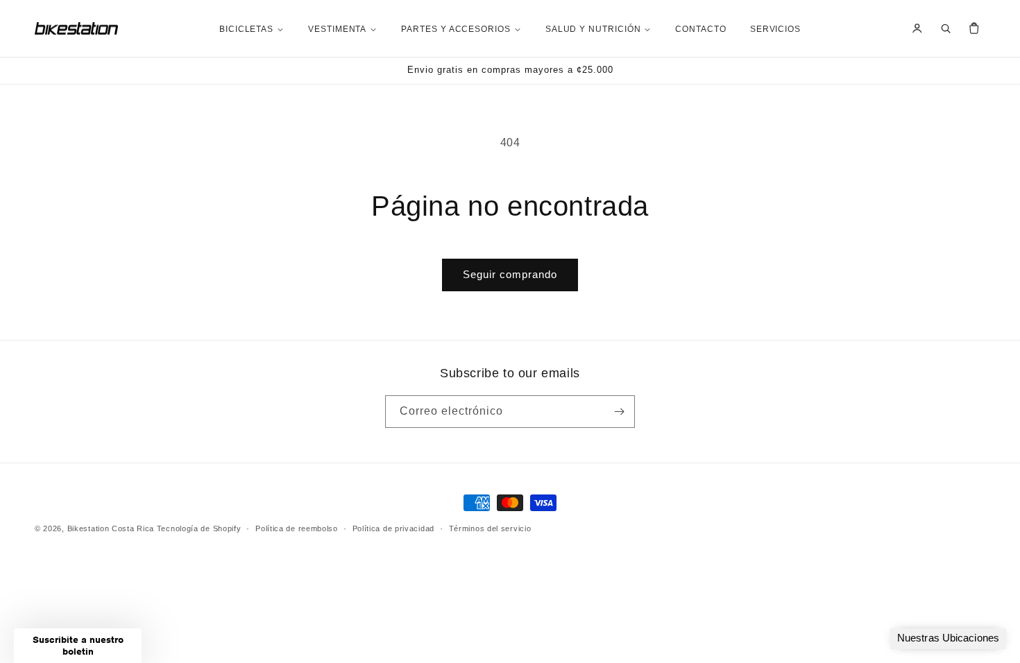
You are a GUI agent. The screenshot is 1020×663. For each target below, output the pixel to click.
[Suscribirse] (619, 411)
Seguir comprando (510, 274)
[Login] (917, 28)
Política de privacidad (393, 528)
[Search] (946, 28)
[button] (78, 645)
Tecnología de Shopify (199, 528)
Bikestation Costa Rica (110, 528)
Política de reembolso (296, 528)
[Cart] (974, 28)
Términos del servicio (490, 528)
